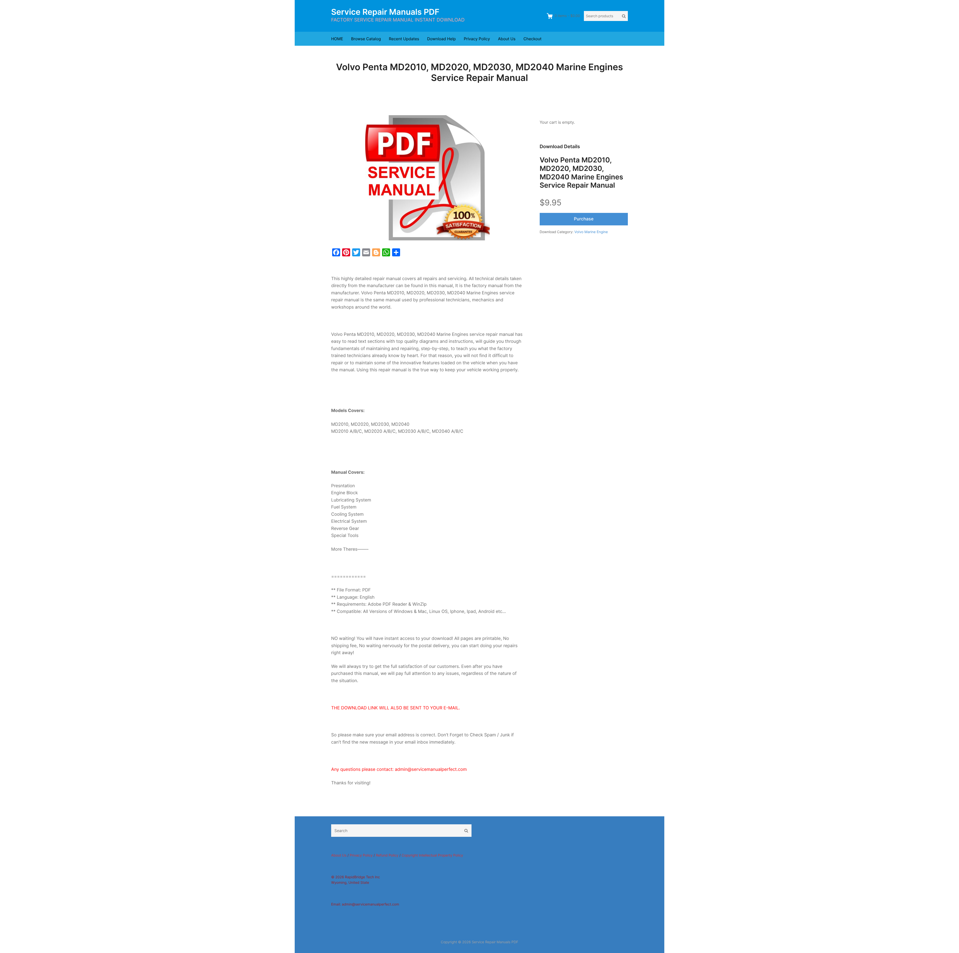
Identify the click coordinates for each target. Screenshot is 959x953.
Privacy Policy (477, 38)
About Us (506, 38)
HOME (337, 38)
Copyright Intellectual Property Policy (432, 855)
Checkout (532, 38)
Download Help (441, 38)
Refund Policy (387, 855)
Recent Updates (404, 38)
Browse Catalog (366, 38)
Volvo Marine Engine (591, 232)
